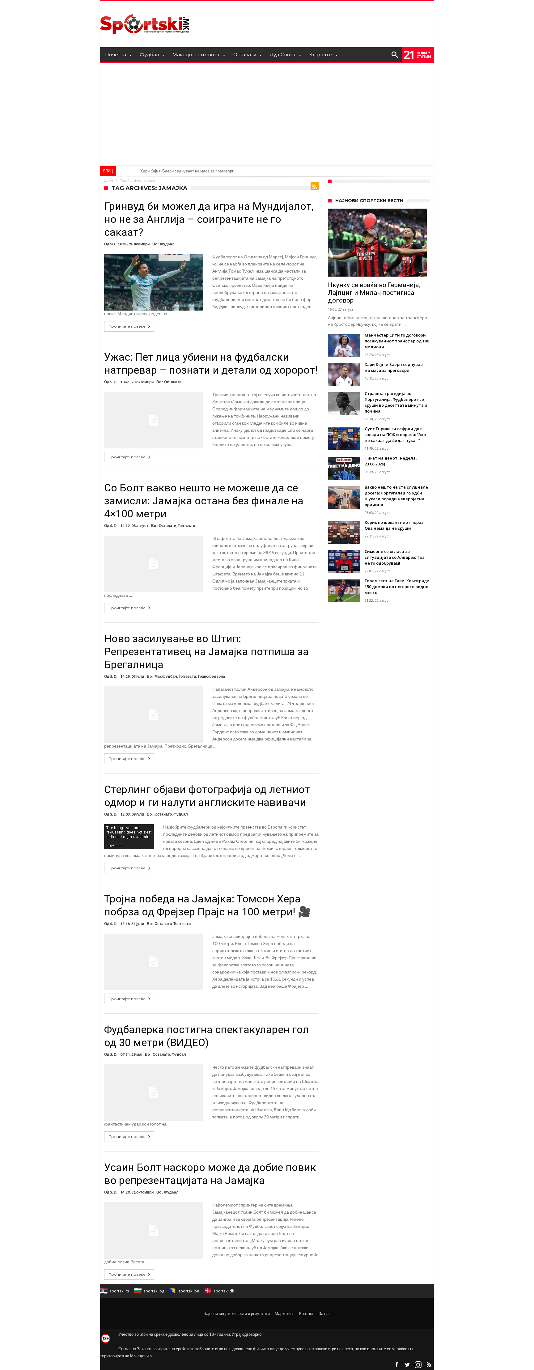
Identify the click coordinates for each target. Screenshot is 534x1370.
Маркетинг (284, 1313)
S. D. (113, 382)
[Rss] (429, 1365)
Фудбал (167, 244)
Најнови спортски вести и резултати (236, 1313)
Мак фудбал (166, 676)
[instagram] (418, 1365)
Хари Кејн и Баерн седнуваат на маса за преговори (187, 170)
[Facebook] (396, 1365)
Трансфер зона (211, 676)
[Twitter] (407, 1365)
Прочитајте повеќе (127, 326)
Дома (108, 180)
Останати (172, 382)
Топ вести (186, 525)
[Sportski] (144, 10)
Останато (163, 814)
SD (112, 244)
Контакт (306, 1313)
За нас (325, 1313)
